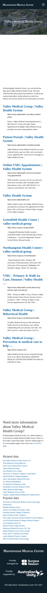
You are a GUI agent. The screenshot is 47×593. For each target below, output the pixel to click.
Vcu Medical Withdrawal (12, 482)
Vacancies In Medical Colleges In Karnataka (19, 474)
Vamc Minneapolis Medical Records (16, 479)
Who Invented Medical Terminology (16, 539)
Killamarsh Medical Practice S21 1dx (16, 528)
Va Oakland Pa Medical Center (14, 484)
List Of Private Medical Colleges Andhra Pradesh (21, 520)
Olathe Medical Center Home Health (16, 531)
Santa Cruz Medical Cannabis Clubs (16, 510)
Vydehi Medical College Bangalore (15, 476)
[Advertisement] (23, 60)
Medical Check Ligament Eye (14, 526)
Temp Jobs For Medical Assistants (16, 534)
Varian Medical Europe (11, 468)
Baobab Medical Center (11, 507)
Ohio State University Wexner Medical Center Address (23, 518)
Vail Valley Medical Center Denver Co (17, 461)
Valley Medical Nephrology (13, 489)
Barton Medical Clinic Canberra (14, 515)
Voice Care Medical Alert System (15, 466)
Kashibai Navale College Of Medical (16, 512)
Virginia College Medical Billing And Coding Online (21, 495)
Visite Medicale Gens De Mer (14, 492)
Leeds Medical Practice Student (14, 536)
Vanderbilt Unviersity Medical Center (16, 487)
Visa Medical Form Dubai (12, 471)
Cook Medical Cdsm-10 (12, 523)
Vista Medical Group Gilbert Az (14, 463)
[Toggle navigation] (43, 4)
